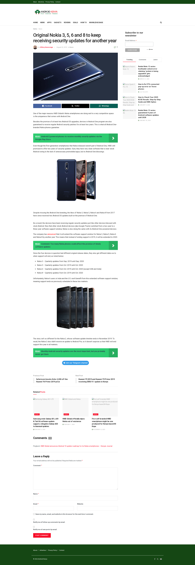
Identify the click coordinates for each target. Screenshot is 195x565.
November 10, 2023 (99, 429)
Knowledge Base (96, 22)
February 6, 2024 (39, 429)
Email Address (131, 40)
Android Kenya (42, 559)
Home (35, 22)
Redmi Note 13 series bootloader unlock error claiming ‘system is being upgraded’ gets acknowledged (148, 71)
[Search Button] (161, 22)
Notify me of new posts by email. (45, 529)
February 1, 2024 (69, 424)
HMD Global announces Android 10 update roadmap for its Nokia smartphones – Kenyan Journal (76, 446)
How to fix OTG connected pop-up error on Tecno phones (148, 86)
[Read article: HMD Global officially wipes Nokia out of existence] (75, 407)
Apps (49, 22)
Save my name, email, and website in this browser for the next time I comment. (64, 514)
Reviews (67, 22)
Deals (75, 22)
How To (83, 22)
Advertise (41, 2)
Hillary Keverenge (46, 47)
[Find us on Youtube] (161, 559)
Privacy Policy (49, 2)
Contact (57, 2)
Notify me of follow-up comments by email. (49, 522)
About (35, 2)
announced (51, 234)
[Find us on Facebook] (154, 559)
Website (80, 504)
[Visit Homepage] (46, 12)
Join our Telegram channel (77, 363)
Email (36, 504)
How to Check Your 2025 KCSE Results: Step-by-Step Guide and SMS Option (149, 99)
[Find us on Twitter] (158, 559)
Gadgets (57, 22)
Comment (37, 465)
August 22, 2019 (62, 47)
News (42, 22)
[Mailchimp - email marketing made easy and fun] (149, 49)
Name (36, 494)
